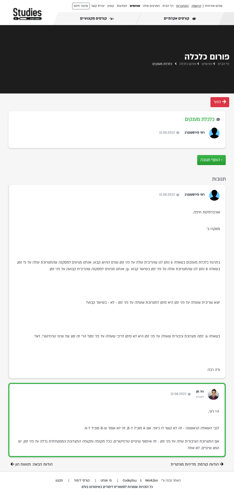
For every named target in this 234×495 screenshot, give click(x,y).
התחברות (182, 6)
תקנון (59, 480)
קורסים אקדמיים (177, 18)
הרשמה (196, 6)
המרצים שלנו (151, 6)
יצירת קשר (98, 6)
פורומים (135, 6)
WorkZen (151, 480)
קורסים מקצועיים (94, 18)
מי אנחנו (106, 480)
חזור (217, 102)
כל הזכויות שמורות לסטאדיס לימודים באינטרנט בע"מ (117, 487)
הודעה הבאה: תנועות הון (33, 464)
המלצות (122, 6)
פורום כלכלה (187, 64)
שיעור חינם (81, 6)
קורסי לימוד (82, 480)
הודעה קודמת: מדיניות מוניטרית (195, 464)
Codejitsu (130, 480)
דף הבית (167, 6)
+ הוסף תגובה (211, 160)
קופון (110, 6)
